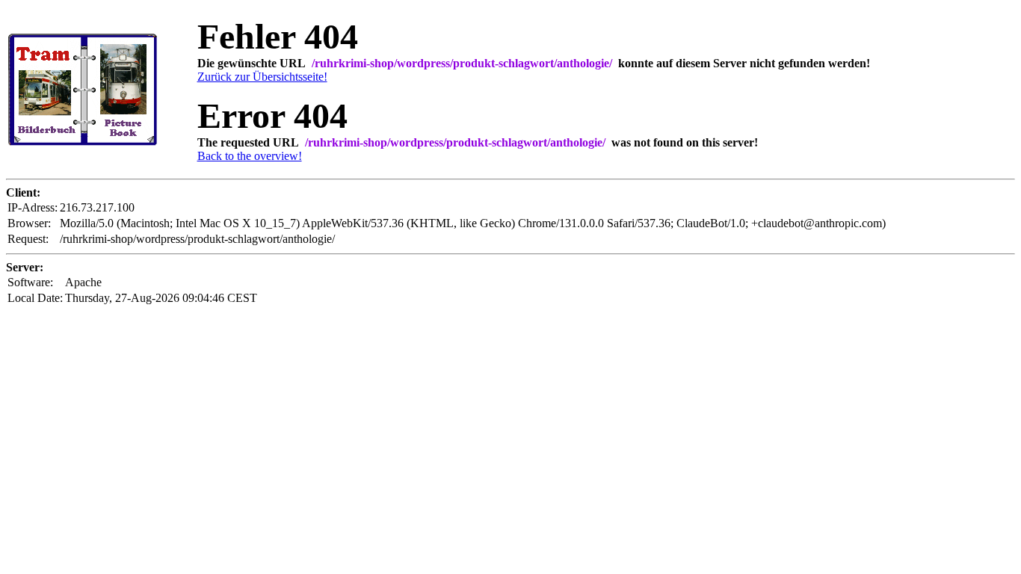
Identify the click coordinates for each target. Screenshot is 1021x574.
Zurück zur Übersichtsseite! (262, 76)
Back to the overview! (249, 155)
